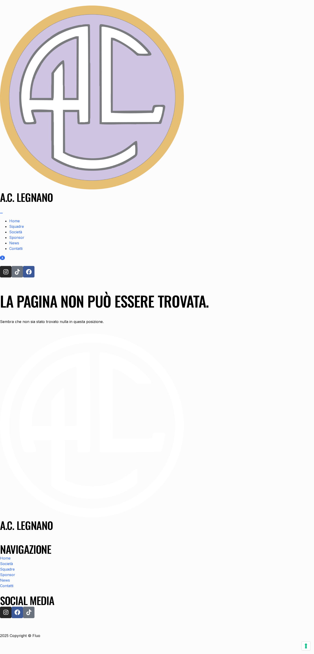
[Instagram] (5, 271)
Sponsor (16, 237)
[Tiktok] (17, 271)
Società (15, 232)
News (14, 243)
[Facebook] (28, 271)
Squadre (16, 226)
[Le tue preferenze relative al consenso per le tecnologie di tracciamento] (306, 646)
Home (14, 221)
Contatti (16, 248)
